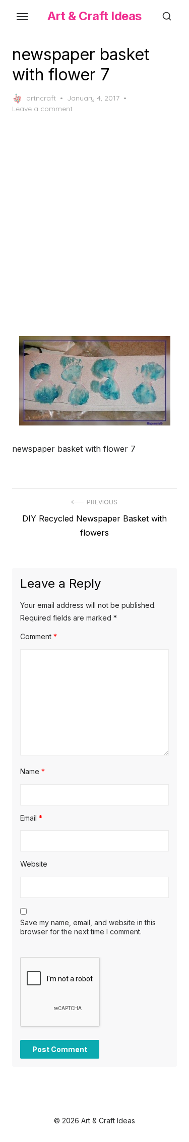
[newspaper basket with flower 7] (94, 380)
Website (33, 864)
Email (31, 818)
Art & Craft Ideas (94, 16)
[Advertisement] (94, 225)
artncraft (41, 98)
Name (32, 771)
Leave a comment (42, 108)
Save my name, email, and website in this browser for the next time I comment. (88, 927)
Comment (38, 636)
